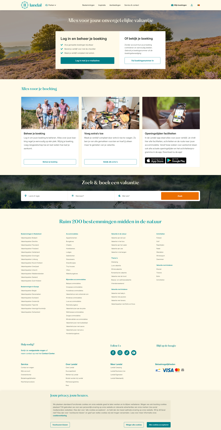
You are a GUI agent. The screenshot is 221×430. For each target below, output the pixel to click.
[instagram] (120, 354)
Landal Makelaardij (116, 378)
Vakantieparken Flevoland (30, 245)
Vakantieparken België (28, 291)
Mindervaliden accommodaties (77, 319)
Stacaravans (70, 259)
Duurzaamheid (71, 371)
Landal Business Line (117, 371)
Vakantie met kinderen (119, 289)
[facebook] (113, 354)
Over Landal (70, 367)
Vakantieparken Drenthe (29, 241)
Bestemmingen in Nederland (31, 234)
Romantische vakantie (119, 273)
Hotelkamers (70, 248)
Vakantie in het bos (117, 241)
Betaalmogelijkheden (28, 378)
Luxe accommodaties (73, 301)
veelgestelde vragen (37, 350)
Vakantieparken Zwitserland (30, 312)
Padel (158, 248)
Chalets (68, 245)
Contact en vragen (27, 367)
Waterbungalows (72, 274)
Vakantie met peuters (118, 297)
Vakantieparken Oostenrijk (30, 301)
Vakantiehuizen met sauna (75, 326)
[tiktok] (127, 354)
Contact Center (48, 353)
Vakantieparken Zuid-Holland (31, 281)
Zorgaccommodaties (73, 316)
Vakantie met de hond (118, 276)
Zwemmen (160, 259)
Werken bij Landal (72, 375)
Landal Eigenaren (116, 375)
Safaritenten (70, 256)
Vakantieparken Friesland (29, 248)
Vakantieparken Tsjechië (29, 305)
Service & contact (131, 5)
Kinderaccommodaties (74, 298)
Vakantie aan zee (117, 248)
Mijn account (25, 371)
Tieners (159, 273)
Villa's (68, 270)
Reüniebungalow (72, 305)
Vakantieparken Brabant (29, 238)
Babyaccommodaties (73, 283)
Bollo (158, 276)
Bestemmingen (88, 5)
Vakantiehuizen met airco (75, 330)
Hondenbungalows (72, 333)
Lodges (68, 252)
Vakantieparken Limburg (29, 259)
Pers (67, 385)
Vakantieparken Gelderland (30, 252)
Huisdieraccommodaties (74, 291)
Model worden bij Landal (74, 378)
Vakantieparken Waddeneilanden (32, 274)
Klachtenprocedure (28, 382)
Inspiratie (102, 5)
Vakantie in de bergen (118, 252)
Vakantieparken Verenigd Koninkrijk (33, 308)
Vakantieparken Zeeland (29, 277)
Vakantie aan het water (119, 245)
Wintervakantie (116, 269)
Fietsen (159, 238)
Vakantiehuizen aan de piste (76, 308)
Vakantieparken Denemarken (31, 294)
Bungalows (70, 241)
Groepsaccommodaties (74, 287)
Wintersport (160, 256)
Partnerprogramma (72, 382)
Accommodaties (72, 234)
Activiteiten (160, 280)
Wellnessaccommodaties (75, 312)
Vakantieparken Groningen (30, 256)
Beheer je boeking (34, 133)
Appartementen (71, 238)
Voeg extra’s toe (93, 133)
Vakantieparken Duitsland (29, 298)
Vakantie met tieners (118, 300)
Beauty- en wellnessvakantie (121, 280)
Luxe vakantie (116, 265)
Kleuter (159, 269)
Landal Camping (116, 367)
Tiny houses (70, 266)
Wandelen (159, 252)
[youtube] (133, 354)
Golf (157, 241)
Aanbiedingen (115, 5)
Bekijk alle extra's (110, 162)
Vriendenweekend (117, 283)
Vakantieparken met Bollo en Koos (123, 304)
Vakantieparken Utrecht (29, 270)
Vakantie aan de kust (118, 238)
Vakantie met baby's (118, 293)
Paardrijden (160, 245)
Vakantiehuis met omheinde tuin (77, 294)
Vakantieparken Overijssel (30, 266)
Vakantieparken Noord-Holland (31, 263)
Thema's (114, 258)
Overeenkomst (26, 375)
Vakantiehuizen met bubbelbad (77, 323)
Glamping (114, 262)
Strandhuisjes (71, 263)
